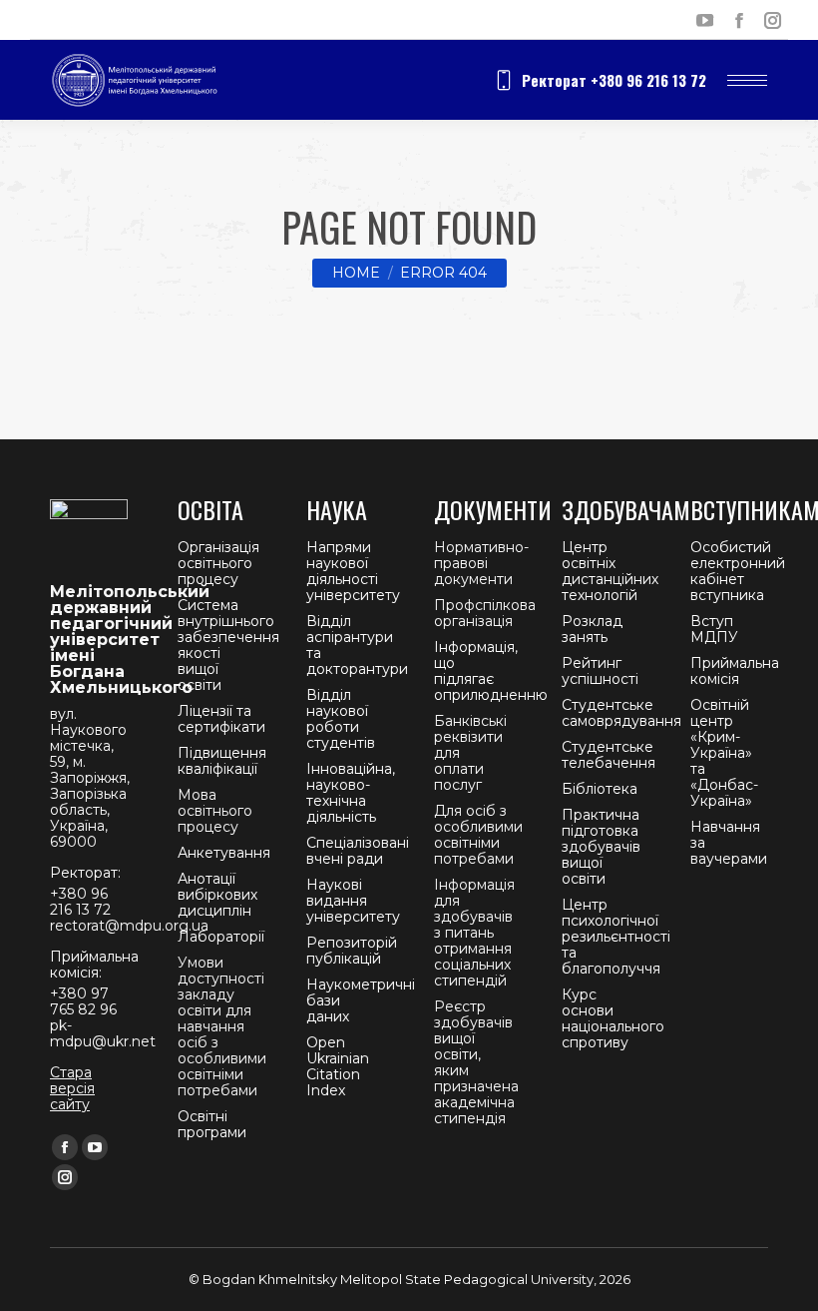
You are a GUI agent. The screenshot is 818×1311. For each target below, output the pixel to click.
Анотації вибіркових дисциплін (217, 895)
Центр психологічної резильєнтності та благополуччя (616, 937)
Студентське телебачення (608, 755)
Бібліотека (599, 789)
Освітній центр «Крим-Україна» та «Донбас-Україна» (724, 753)
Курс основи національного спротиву (613, 1018)
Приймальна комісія (734, 671)
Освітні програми (212, 1124)
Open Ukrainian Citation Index (337, 1066)
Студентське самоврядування (621, 713)
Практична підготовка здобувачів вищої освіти (601, 847)
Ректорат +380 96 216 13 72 (614, 80)
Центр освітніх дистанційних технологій (610, 571)
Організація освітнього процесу (218, 563)
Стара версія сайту (72, 1088)
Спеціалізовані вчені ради (357, 851)
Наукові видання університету (353, 901)
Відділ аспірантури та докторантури (357, 645)
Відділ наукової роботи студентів (340, 719)
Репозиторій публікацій (351, 951)
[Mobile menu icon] (747, 80)
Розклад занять (592, 629)
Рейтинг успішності (600, 671)
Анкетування (224, 853)
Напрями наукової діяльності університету (353, 571)
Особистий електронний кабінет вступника (737, 571)
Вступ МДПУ (714, 629)
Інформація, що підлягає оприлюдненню (491, 671)
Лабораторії (221, 937)
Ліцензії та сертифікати (221, 719)
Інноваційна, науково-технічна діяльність (350, 793)
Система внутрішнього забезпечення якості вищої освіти (228, 645)
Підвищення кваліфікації (222, 761)
